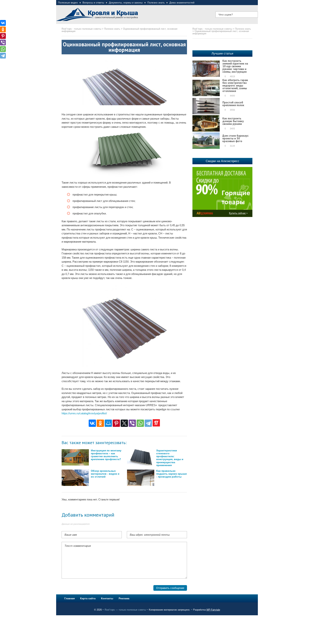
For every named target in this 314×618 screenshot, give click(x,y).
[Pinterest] (116, 423)
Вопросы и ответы (93, 2)
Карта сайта (88, 598)
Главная (69, 598)
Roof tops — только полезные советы (125, 609)
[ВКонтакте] (92, 423)
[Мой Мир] (108, 423)
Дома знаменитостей (181, 2)
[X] (124, 423)
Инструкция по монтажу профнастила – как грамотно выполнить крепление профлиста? (106, 455)
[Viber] (132, 423)
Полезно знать (156, 2)
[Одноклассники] (100, 423)
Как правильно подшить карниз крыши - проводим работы (171, 474)
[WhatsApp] (140, 423)
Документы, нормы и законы (126, 2)
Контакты (107, 598)
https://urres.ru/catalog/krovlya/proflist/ (84, 413)
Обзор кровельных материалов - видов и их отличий (105, 474)
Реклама (124, 598)
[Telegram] (148, 423)
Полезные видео (68, 2)
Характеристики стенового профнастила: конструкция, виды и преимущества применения (169, 458)
